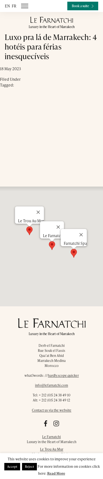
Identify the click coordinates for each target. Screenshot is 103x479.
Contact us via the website (51, 410)
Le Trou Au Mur (51, 449)
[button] (74, 253)
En (7, 6)
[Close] (81, 234)
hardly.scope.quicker (63, 375)
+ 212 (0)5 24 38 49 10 (54, 395)
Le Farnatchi (51, 436)
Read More (56, 473)
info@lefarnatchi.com (51, 385)
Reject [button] (29, 466)
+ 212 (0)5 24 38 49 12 (54, 400)
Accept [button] (12, 466)
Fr (14, 6)
